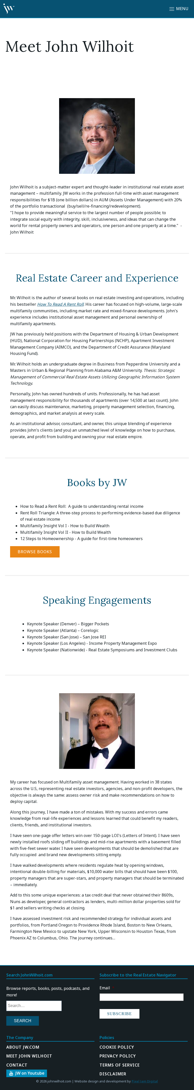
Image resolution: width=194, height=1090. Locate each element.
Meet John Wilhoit (29, 1056)
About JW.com (22, 1047)
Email (107, 988)
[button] (26, 1073)
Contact (17, 1065)
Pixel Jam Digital (145, 1081)
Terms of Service (120, 1065)
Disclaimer (113, 1074)
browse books (35, 551)
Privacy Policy (118, 1056)
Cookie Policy (117, 1047)
